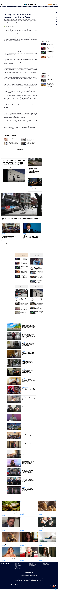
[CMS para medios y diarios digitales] (49, 585)
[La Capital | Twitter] (11, 585)
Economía (27, 6)
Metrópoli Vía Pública (17, 568)
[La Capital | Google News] (18, 585)
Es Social (53, 6)
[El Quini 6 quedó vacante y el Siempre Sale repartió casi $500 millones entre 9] (47, 48)
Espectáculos (42, 6)
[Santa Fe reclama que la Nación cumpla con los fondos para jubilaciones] (21, 417)
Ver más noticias (21, 496)
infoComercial (16, 567)
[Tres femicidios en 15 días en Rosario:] (21, 463)
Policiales (32, 6)
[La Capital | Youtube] (16, 585)
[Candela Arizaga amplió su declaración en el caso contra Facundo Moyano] (47, 80)
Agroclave (15, 566)
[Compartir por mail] (56, 24)
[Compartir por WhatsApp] (56, 17)
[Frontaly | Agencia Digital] (54, 586)
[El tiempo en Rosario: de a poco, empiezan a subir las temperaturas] (21, 363)
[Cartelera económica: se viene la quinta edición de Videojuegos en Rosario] (21, 372)
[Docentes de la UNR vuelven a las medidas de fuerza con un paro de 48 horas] (21, 345)
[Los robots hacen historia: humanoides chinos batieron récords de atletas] (21, 426)
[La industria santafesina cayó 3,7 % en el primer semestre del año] (21, 399)
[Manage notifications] (56, 589)
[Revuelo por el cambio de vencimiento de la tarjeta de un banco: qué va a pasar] (47, 52)
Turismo (48, 6)
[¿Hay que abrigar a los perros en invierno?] (47, 76)
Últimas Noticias (4, 6)
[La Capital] (29, 4)
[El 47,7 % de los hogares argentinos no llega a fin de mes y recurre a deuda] (21, 381)
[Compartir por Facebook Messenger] (56, 22)
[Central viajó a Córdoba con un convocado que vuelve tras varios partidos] (47, 44)
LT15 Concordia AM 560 (32, 565)
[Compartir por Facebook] (56, 13)
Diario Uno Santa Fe (17, 564)
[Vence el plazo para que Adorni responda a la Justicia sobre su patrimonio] (21, 444)
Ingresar (54, 4)
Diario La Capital (16, 563)
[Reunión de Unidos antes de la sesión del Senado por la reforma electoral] (11, 232)
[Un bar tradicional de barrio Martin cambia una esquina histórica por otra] (21, 490)
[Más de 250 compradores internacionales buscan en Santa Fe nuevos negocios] (35, 184)
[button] (1, 4)
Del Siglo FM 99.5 (45, 563)
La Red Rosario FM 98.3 (32, 564)
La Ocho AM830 (31, 563)
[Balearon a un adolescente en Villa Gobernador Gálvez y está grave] (21, 312)
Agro (37, 6)
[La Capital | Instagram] (13, 585)
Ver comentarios (20, 149)
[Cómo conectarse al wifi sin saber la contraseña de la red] (11, 143)
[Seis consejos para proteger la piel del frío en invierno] (11, 139)
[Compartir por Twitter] (56, 15)
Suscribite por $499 (50, 4)
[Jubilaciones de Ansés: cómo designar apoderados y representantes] (29, 143)
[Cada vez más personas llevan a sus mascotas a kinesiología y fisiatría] (21, 354)
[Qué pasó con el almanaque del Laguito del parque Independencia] (35, 166)
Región (17, 6)
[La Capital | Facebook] (9, 585)
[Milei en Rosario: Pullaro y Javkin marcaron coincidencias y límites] (21, 481)
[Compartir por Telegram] (56, 19)
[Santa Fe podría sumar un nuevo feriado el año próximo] (21, 435)
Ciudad (12, 6)
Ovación (21, 6)
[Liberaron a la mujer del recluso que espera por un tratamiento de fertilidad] (21, 408)
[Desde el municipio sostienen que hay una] (21, 336)
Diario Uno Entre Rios (17, 565)
